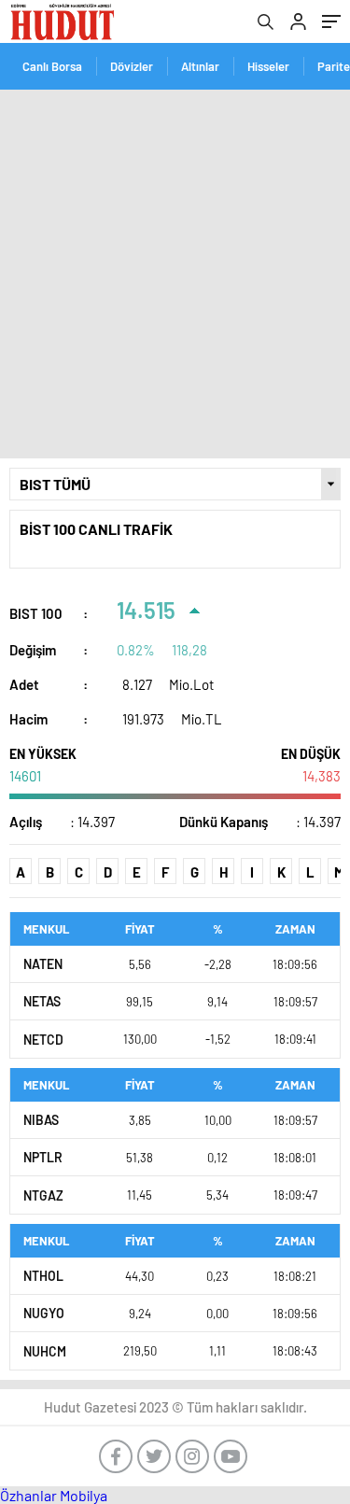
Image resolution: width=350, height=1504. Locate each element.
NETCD (43, 1039)
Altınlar (200, 66)
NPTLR (43, 1157)
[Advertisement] (175, 274)
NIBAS (41, 1120)
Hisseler (268, 66)
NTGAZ (43, 1195)
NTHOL (43, 1276)
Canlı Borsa (52, 66)
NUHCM (44, 1351)
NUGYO (43, 1313)
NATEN (43, 964)
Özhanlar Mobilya (53, 1495)
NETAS (42, 1001)
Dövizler (131, 66)
